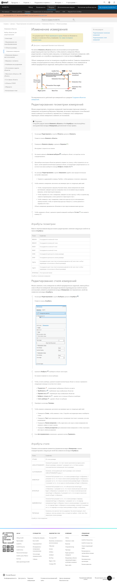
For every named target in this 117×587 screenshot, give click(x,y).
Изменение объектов (48, 24)
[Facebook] (4, 546)
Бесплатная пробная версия (87, 7)
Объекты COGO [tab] (11, 83)
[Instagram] (8, 550)
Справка (27, 11)
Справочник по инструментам (43, 11)
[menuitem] (23, 537)
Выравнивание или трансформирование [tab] (10, 43)
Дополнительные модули (66, 7)
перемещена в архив (55, 36)
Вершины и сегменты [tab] (12, 61)
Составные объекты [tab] (12, 79)
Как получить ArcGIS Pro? (107, 7)
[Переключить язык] (109, 2)
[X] (8, 546)
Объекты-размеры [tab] (11, 48)
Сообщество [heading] (37, 533)
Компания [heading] (68, 533)
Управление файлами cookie (85, 578)
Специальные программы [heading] (85, 534)
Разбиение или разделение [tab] (14, 64)
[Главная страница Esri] (4, 2)
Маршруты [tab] (9, 87)
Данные (12, 24)
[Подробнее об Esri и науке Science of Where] (8, 538)
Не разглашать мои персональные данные (105, 578)
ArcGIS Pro (5, 7)
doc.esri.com (43, 15)
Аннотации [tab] (9, 38)
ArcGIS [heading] (18, 533)
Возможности (40, 7)
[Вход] (114, 2)
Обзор (30, 7)
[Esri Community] (4, 550)
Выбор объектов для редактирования (10, 33)
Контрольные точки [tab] (11, 90)
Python (58, 11)
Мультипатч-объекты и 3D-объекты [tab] (13, 75)
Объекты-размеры (61, 24)
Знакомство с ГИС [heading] (54, 533)
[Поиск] (104, 2)
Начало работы (17, 11)
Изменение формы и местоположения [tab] (11, 56)
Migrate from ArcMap (74, 11)
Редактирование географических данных (28, 24)
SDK (64, 11)
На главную (5, 11)
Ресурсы (51, 7)
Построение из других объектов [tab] (11, 69)
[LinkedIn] (12, 546)
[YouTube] (12, 550)
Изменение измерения (12, 51)
